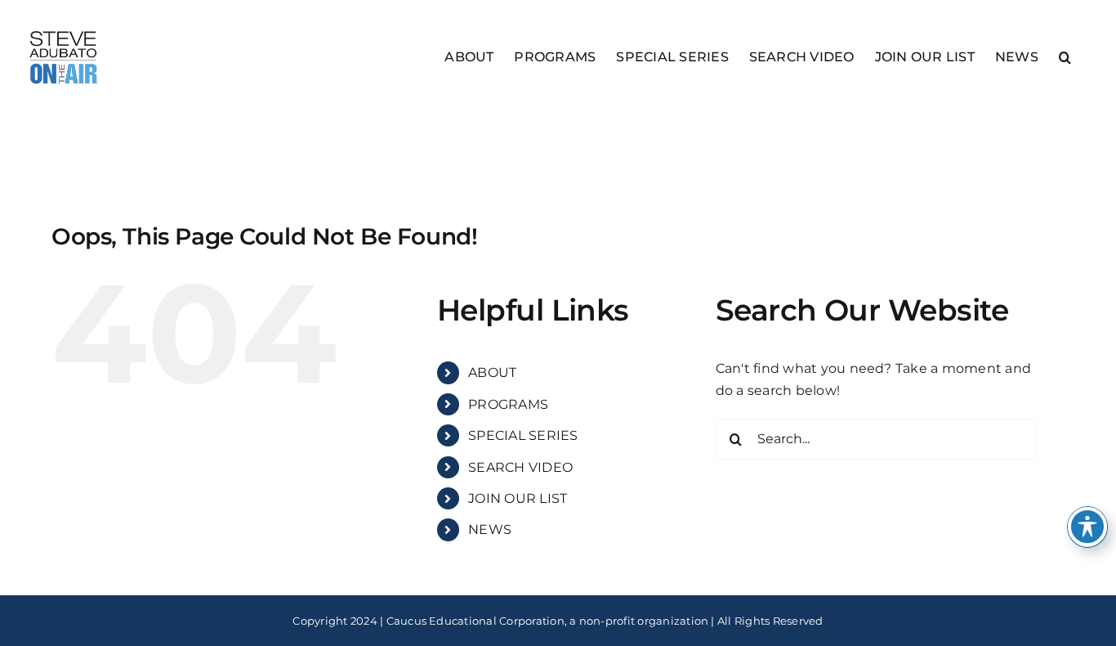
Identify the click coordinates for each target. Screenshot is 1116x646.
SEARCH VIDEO (520, 467)
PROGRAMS (508, 404)
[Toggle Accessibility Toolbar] (1087, 526)
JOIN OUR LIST (517, 498)
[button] (1065, 56)
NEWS (489, 529)
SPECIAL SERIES (523, 435)
